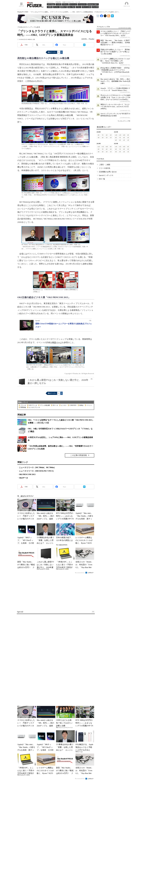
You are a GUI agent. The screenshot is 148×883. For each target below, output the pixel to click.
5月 (111, 135)
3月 (102, 137)
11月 (120, 135)
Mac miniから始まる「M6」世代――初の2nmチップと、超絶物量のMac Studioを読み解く (115, 81)
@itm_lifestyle (105, 15)
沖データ (55, 405)
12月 (116, 135)
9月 (128, 135)
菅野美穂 (23, 407)
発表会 (81, 405)
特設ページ (57, 342)
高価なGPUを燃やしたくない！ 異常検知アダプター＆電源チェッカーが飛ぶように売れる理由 (115, 52)
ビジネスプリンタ (34, 407)
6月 (107, 135)
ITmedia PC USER (22, 12)
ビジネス (63, 405)
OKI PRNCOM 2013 (27, 474)
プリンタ (23, 405)
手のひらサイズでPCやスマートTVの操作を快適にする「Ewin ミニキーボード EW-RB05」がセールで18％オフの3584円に (115, 97)
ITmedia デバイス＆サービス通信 (98, 15)
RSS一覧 (102, 179)
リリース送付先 (104, 168)
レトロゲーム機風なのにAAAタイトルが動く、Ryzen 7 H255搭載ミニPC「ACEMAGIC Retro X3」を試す (115, 61)
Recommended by (80, 572)
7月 (102, 135)
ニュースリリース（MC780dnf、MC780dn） (37, 467)
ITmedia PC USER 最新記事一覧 (108, 15)
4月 (98, 137)
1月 (111, 137)
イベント (89, 405)
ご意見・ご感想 (104, 164)
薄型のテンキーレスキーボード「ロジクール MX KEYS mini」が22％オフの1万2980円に (115, 107)
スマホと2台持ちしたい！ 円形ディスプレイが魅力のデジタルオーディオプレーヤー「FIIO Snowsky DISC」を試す (115, 33)
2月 (107, 137)
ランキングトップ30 (124, 121)
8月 (98, 135)
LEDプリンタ (33, 405)
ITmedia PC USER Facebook (101, 15)
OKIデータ (23, 478)
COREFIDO (72, 405)
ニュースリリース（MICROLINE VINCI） (37, 471)
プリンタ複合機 (45, 405)
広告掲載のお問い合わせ (108, 172)
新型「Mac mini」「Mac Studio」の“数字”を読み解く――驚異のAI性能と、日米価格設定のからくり (115, 43)
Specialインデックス (106, 175)
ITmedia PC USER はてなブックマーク (112, 15)
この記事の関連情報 (78, 455)
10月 (124, 135)
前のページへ (52, 52)
